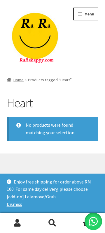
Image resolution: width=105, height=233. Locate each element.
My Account (17, 223)
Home (18, 79)
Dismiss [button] (14, 204)
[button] (93, 221)
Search (52, 223)
